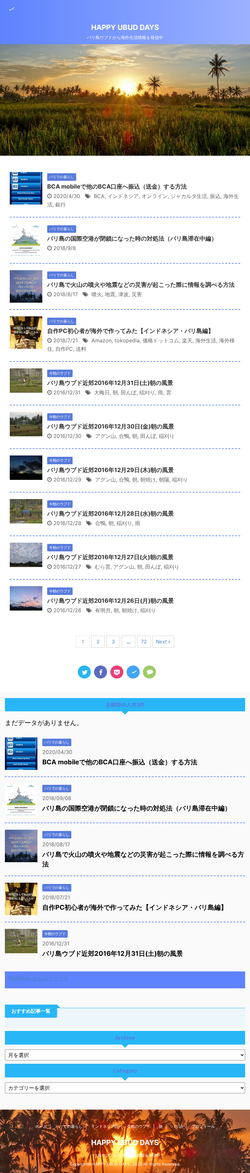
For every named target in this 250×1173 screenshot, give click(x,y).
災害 (137, 294)
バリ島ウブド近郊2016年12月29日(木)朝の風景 (110, 470)
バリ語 (177, 1126)
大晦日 (102, 392)
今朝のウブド (138, 1126)
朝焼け (148, 479)
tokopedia (127, 340)
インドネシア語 (104, 1126)
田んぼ (128, 392)
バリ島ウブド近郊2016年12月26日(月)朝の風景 (110, 600)
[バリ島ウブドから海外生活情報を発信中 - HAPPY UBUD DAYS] (133, 672)
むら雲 (102, 566)
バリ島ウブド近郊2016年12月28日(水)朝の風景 (110, 513)
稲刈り (147, 392)
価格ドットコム (161, 340)
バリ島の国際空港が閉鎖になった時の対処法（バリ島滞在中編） (132, 238)
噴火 (96, 294)
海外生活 (205, 340)
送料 (81, 349)
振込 (215, 196)
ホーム (41, 1126)
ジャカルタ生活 (189, 196)
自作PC (64, 349)
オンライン (155, 196)
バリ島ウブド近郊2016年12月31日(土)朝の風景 (110, 382)
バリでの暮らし (69, 1126)
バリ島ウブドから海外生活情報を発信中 (125, 1155)
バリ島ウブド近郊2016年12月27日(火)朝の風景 (110, 557)
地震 (110, 294)
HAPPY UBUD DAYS (125, 27)
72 (144, 642)
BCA (99, 196)
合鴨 (124, 436)
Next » (163, 642)
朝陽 (164, 479)
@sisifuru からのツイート (38, 978)
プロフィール (203, 1126)
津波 (123, 294)
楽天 (187, 340)
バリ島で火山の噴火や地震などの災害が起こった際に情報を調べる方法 (141, 284)
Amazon (101, 340)
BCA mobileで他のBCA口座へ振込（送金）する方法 (117, 186)
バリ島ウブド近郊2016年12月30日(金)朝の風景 (110, 426)
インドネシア (123, 196)
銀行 (60, 204)
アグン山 (105, 436)
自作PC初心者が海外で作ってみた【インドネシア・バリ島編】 (130, 330)
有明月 (103, 610)
